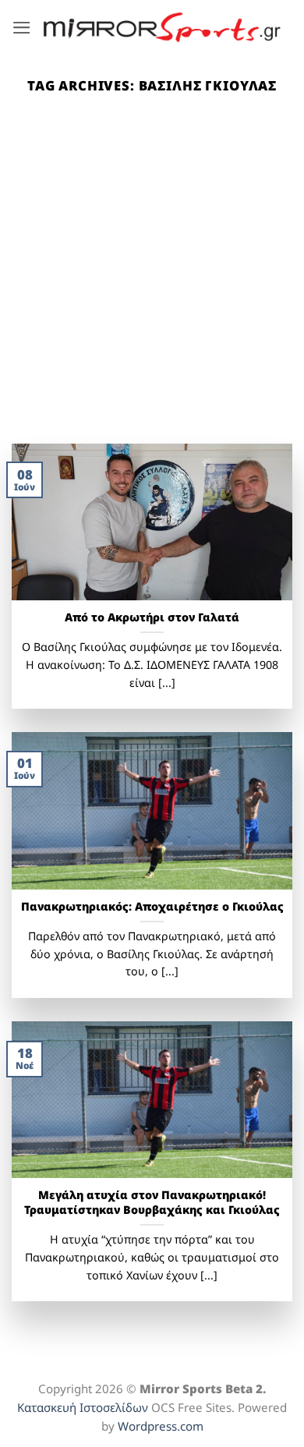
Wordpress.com (160, 1426)
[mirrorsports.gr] (162, 27)
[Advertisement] (152, 284)
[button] (22, 28)
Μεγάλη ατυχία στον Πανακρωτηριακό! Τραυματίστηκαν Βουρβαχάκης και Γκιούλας (152, 1202)
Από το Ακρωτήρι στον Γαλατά (152, 617)
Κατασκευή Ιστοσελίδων (82, 1407)
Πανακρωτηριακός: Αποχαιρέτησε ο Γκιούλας (152, 907)
